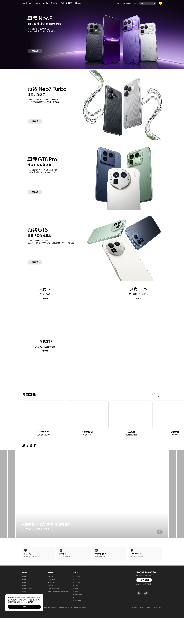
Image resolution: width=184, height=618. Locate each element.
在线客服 (146, 580)
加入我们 (75, 585)
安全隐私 (75, 588)
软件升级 (50, 585)
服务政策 (149, 607)
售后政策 (50, 577)
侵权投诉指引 (158, 607)
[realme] (26, 3)
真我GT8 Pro (26, 580)
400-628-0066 (146, 572)
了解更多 (35, 51)
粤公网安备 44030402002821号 (80, 607)
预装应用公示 (51, 580)
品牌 (135, 3)
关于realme (76, 577)
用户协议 (142, 607)
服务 (118, 3)
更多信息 (30, 602)
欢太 (74, 597)
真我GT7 (24, 591)
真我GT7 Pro (26, 583)
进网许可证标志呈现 (53, 588)
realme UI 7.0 (126, 3)
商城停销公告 (77, 600)
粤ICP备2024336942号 (63, 607)
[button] (138, 593)
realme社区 (76, 583)
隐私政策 (134, 607)
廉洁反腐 (75, 591)
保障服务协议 (51, 583)
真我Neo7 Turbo (27, 588)
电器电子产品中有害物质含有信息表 (58, 591)
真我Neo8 (25, 577)
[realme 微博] (145, 593)
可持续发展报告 (77, 594)
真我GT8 (24, 585)
